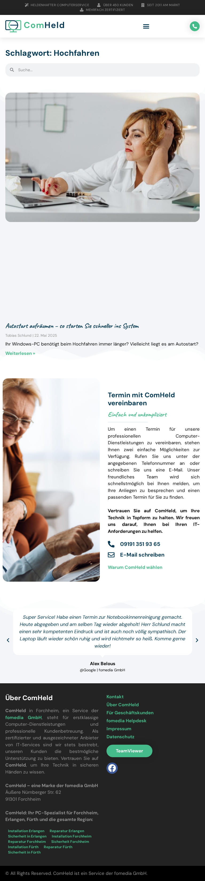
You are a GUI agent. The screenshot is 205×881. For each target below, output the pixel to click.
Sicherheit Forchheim (70, 841)
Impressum (119, 728)
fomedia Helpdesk (127, 720)
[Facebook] (112, 768)
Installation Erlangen (26, 831)
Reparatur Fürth (58, 847)
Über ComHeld (123, 704)
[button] (146, 26)
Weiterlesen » (20, 353)
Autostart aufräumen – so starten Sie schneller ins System (71, 326)
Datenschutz (120, 736)
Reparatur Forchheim (27, 841)
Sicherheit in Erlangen (27, 836)
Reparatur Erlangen (67, 831)
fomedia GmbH (23, 717)
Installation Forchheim (72, 836)
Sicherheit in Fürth (24, 852)
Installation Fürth (23, 847)
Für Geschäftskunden (130, 712)
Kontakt (115, 696)
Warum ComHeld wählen (135, 567)
